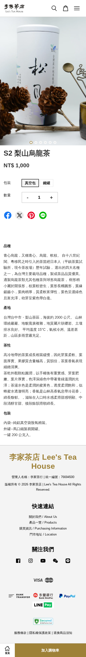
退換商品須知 (63, 633)
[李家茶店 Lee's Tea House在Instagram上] (30, 563)
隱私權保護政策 (40, 633)
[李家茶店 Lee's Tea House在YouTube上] (43, 563)
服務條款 (20, 633)
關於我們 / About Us (43, 517)
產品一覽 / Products (43, 522)
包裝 (7, 183)
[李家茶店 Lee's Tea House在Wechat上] (55, 563)
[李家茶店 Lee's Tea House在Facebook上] (18, 563)
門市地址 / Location (43, 534)
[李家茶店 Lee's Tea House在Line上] (67, 563)
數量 (7, 195)
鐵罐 (46, 183)
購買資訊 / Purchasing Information (43, 528)
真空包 (30, 183)
